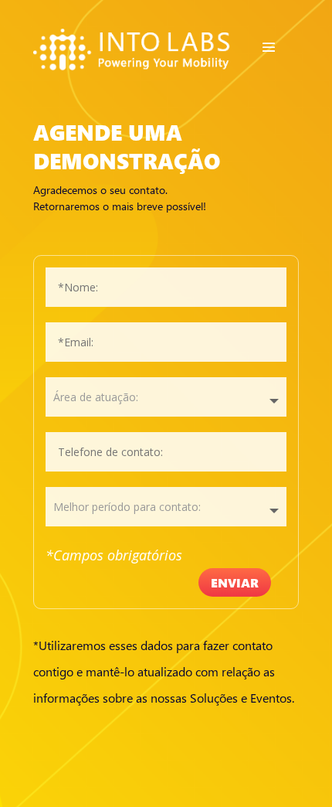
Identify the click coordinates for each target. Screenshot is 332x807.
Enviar (235, 582)
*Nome (166, 287)
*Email (166, 342)
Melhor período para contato (166, 506)
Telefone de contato (166, 452)
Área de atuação (166, 397)
